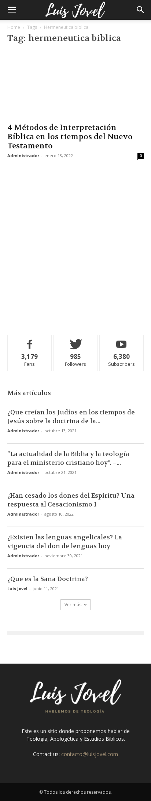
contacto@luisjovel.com (89, 754)
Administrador (23, 155)
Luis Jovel (17, 588)
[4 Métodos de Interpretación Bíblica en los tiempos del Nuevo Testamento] (75, 84)
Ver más (73, 604)
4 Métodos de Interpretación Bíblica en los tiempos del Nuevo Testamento (70, 137)
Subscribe (121, 340)
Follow (75, 340)
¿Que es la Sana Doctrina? (47, 579)
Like (30, 340)
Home (13, 27)
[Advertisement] (75, 245)
